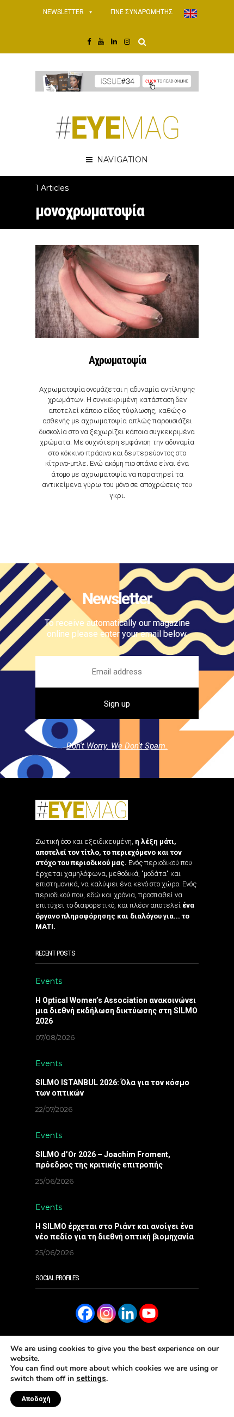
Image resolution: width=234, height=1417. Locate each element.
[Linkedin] (127, 1313)
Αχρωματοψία (117, 360)
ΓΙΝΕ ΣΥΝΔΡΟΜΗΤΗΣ (141, 12)
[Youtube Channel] (148, 1313)
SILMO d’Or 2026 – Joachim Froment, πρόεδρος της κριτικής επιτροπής (102, 1159)
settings (91, 1378)
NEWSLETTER (63, 12)
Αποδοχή (35, 1399)
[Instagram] (106, 1313)
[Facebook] (85, 1313)
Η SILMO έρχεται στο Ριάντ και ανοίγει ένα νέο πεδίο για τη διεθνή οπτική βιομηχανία (114, 1231)
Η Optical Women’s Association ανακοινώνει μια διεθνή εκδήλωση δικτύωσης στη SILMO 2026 (116, 1010)
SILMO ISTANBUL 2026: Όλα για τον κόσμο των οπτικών (112, 1087)
